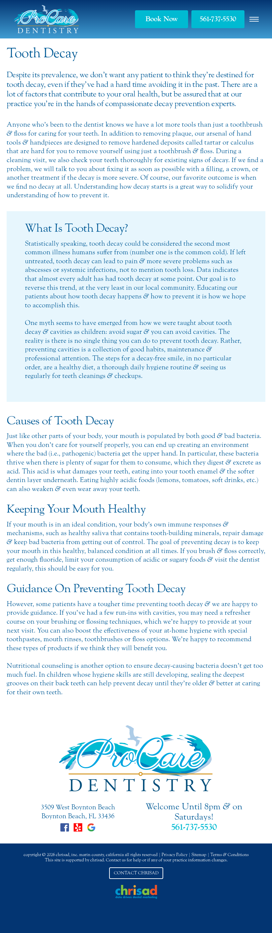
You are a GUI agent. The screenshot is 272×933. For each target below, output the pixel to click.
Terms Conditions (229, 854)
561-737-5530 (218, 19)
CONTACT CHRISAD (136, 873)
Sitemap (198, 854)
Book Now (161, 19)
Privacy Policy (174, 854)
